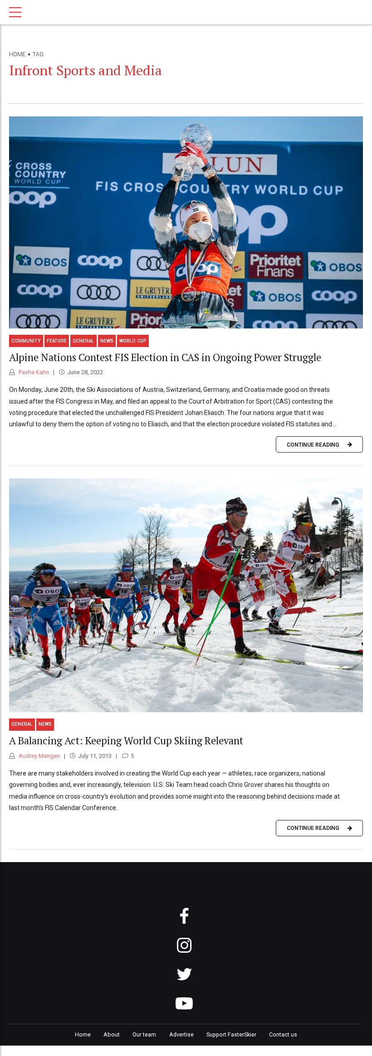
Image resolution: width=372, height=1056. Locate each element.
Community (26, 340)
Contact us (283, 1034)
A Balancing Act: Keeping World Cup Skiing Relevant (126, 740)
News (106, 340)
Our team (144, 1034)
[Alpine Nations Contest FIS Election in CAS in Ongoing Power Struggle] (186, 222)
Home (17, 54)
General (83, 340)
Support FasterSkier (231, 1034)
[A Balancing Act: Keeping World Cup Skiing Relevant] (186, 595)
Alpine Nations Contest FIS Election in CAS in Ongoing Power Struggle (165, 357)
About (111, 1034)
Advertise (181, 1034)
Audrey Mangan (38, 755)
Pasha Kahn (33, 372)
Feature (57, 340)
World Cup (133, 340)
